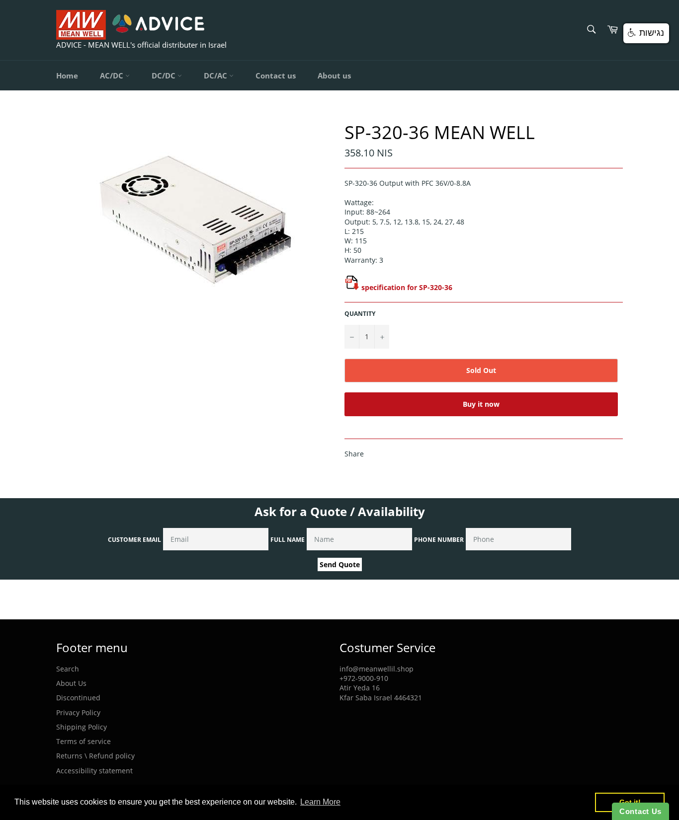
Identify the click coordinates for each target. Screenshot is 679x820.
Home (67, 75)
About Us (71, 683)
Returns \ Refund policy (95, 755)
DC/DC (164, 75)
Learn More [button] (320, 802)
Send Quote (340, 564)
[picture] (351, 287)
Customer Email (134, 539)
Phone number (439, 539)
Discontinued (78, 697)
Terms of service (83, 741)
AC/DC (112, 75)
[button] (646, 33)
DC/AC (216, 75)
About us (334, 75)
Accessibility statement (94, 770)
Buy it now (481, 404)
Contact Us (640, 811)
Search (67, 668)
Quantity (359, 314)
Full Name (287, 539)
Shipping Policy (81, 727)
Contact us (275, 75)
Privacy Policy (78, 712)
